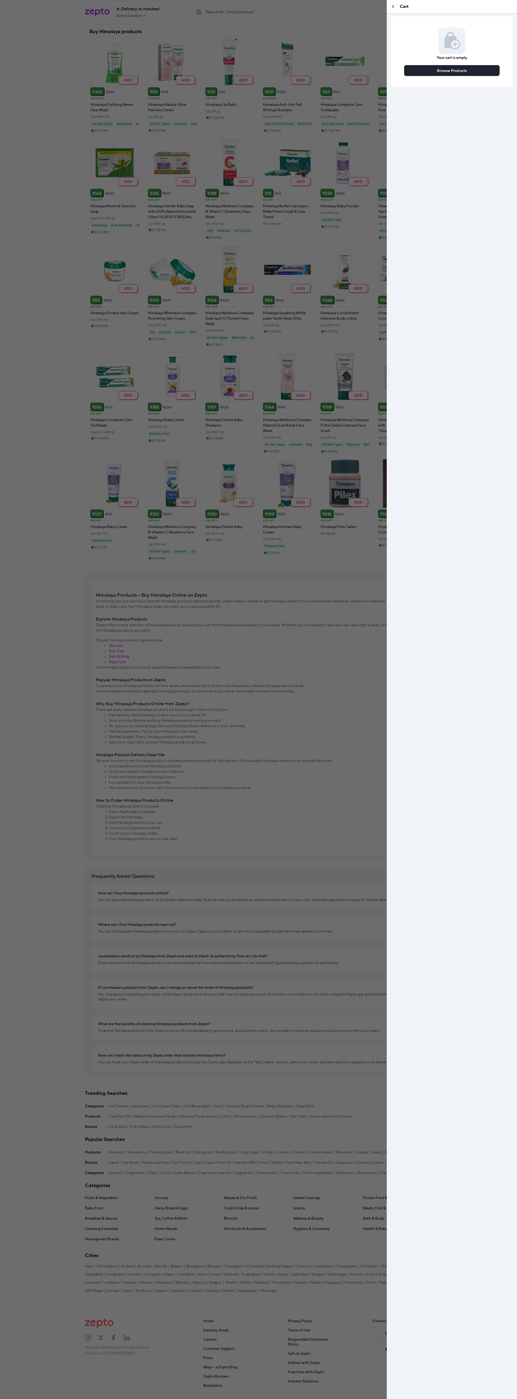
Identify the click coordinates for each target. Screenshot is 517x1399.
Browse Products (452, 70)
